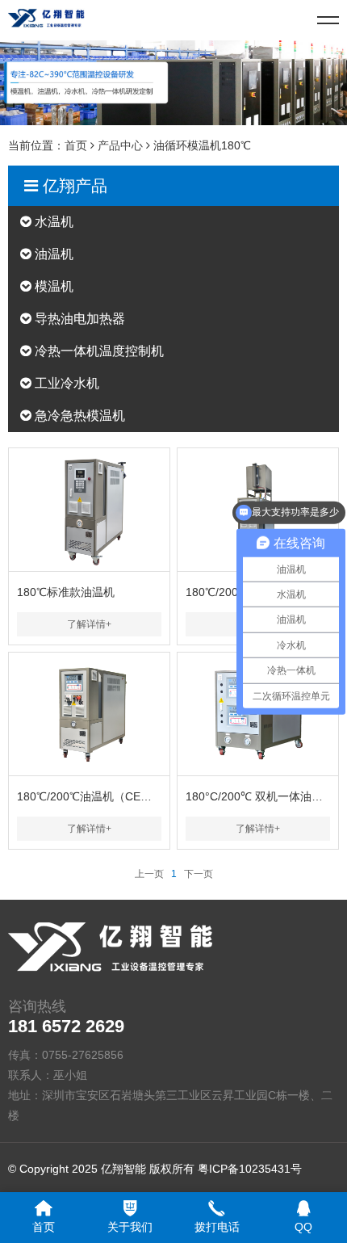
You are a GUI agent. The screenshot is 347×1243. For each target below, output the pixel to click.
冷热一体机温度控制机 (97, 351)
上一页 (149, 874)
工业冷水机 (65, 383)
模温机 (52, 286)
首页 (76, 145)
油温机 (52, 254)
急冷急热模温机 (78, 415)
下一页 (198, 874)
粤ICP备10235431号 (250, 1168)
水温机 (52, 222)
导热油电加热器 (78, 318)
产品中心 (120, 145)
